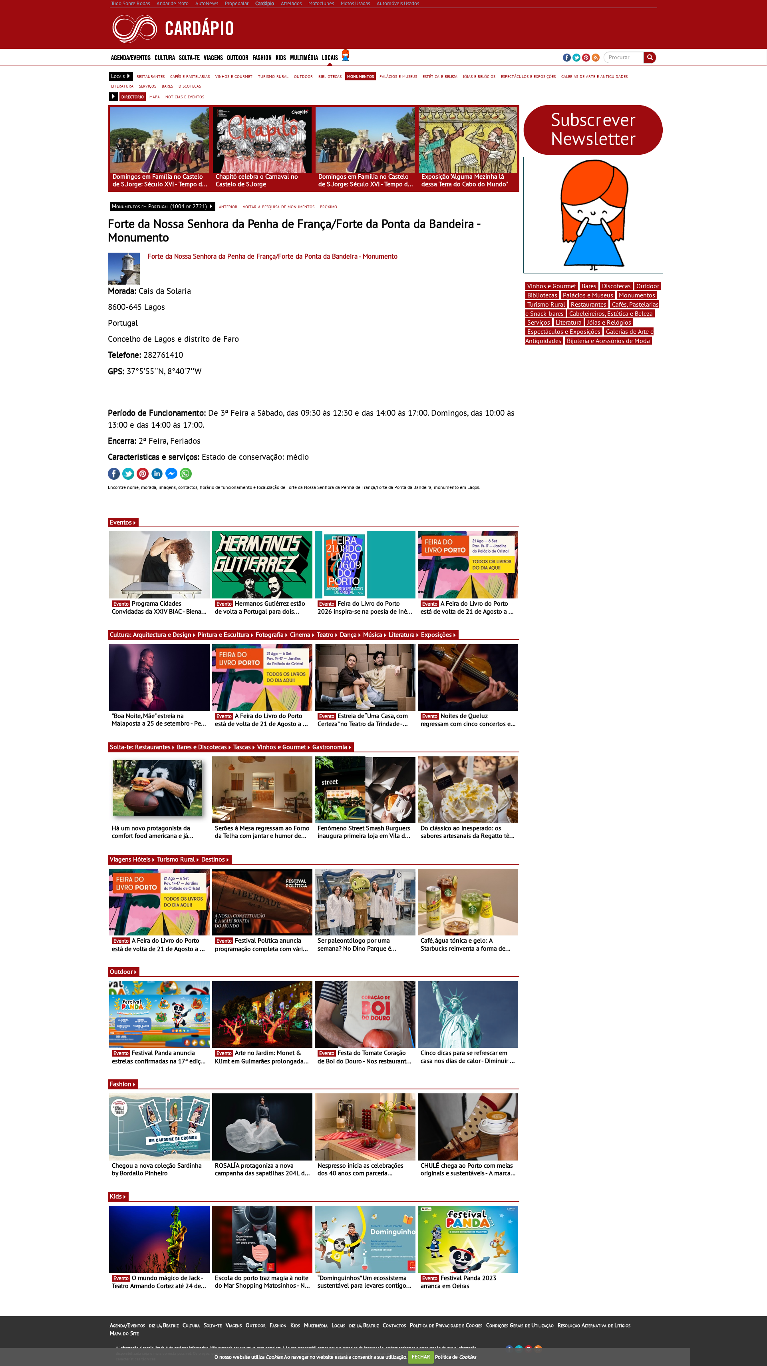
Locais (338, 1325)
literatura (122, 85)
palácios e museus (398, 76)
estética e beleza (440, 76)
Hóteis (142, 859)
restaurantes (151, 76)
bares (167, 85)
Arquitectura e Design (162, 634)
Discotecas (616, 286)
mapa (154, 96)
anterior (228, 206)
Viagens (234, 1325)
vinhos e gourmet (233, 76)
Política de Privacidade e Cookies (446, 1325)
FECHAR (421, 1356)
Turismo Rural (176, 859)
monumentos (360, 76)
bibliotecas (330, 76)
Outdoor (237, 57)
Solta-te (213, 1325)
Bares (589, 286)
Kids (281, 57)
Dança (348, 634)
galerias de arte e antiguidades (594, 76)
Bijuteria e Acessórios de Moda (608, 341)
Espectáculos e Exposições (563, 331)
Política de (455, 1356)
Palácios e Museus (588, 295)
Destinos (213, 859)
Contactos (394, 1325)
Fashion (262, 57)
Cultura (191, 1325)
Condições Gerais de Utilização (520, 1325)
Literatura (402, 634)
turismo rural (273, 76)
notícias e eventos (184, 96)
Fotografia (270, 634)
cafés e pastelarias (190, 76)
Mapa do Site (124, 1333)
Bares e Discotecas (202, 747)
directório (132, 96)
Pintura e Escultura (223, 634)
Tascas (242, 747)
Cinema (300, 634)
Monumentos (637, 295)
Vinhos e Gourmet (281, 747)
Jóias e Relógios (609, 322)
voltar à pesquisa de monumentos (278, 206)
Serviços (538, 322)
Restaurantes (153, 747)
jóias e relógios (479, 76)
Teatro (325, 634)
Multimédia (316, 1325)
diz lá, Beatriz (164, 1325)
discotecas (190, 85)
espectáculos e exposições (528, 76)
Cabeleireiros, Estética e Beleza (611, 313)
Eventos (121, 522)
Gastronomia (329, 747)
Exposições (436, 634)
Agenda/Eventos (131, 57)
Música (372, 634)
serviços (147, 85)
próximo (328, 206)
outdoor (303, 76)
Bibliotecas (542, 295)
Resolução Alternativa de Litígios (594, 1325)
